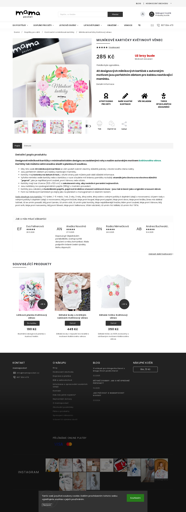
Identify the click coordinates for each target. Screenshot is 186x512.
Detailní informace (105, 84)
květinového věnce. (150, 160)
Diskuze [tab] (27, 146)
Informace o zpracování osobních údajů (70, 385)
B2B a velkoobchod (62, 380)
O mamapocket (61, 403)
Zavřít (164, 134)
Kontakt (57, 391)
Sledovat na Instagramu (156, 479)
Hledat (115, 14)
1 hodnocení (114, 47)
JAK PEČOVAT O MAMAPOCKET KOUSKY (108, 394)
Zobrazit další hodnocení (160, 254)
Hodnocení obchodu (157, 3)
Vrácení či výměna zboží (65, 419)
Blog (138, 3)
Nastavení (47, 505)
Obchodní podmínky (63, 407)
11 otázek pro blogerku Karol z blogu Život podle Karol (109, 369)
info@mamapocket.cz (28, 373)
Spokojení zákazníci (63, 415)
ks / (145, 369)
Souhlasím (135, 497)
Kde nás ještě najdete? (64, 395)
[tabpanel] (32, 307)
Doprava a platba (62, 376)
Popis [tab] (17, 146)
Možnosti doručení (144, 59)
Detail (73, 323)
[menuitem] (22, 25)
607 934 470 (23, 377)
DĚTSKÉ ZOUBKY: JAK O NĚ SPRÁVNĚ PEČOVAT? (111, 381)
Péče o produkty (61, 411)
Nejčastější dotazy (62, 399)
